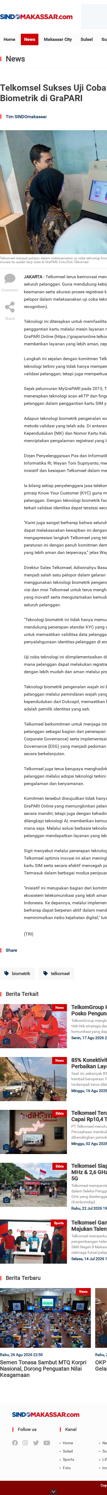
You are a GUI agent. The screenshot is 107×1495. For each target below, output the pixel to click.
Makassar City (58, 39)
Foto (67, 1468)
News (29, 39)
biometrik (20, 973)
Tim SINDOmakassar (26, 116)
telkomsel (60, 973)
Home (9, 39)
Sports (68, 1459)
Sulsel (87, 39)
